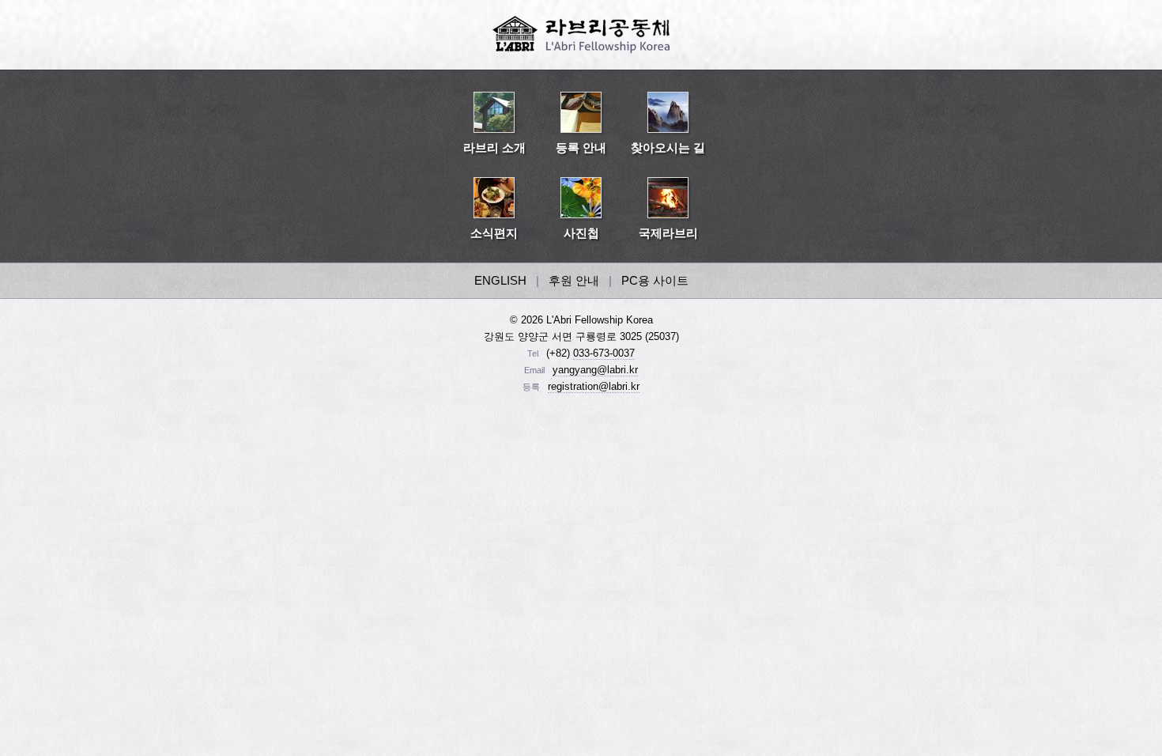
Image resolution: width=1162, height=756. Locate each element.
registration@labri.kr (593, 386)
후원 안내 (574, 280)
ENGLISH (500, 280)
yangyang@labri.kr (595, 370)
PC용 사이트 (655, 280)
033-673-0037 (604, 353)
